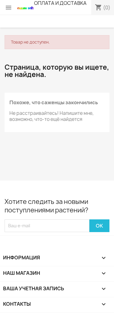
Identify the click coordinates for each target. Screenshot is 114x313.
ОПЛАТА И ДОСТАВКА (60, 3)
